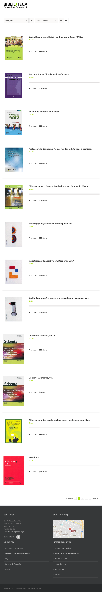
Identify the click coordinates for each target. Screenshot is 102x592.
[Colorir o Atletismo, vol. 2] (13, 349)
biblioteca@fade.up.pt (16, 532)
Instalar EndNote (60, 564)
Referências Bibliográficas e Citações (66, 553)
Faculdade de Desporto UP (14, 548)
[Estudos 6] (13, 471)
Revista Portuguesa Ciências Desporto (17, 553)
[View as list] (66, 20)
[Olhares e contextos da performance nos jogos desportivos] (13, 431)
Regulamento (59, 569)
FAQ (6, 559)
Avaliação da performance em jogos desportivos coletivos (59, 298)
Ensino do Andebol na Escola (44, 111)
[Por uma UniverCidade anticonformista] (13, 85)
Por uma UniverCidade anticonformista (49, 74)
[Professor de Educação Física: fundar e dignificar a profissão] (13, 160)
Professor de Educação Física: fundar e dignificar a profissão (61, 149)
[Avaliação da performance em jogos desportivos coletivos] (13, 309)
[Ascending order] (31, 20)
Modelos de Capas (60, 559)
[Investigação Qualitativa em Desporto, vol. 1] (13, 271)
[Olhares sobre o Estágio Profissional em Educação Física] (13, 197)
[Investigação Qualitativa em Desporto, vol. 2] (13, 234)
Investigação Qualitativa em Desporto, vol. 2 (52, 223)
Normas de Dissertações (62, 548)
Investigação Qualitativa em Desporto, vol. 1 (51, 261)
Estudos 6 (34, 457)
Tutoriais (57, 575)
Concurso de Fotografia (13, 564)
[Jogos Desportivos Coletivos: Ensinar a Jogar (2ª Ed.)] (13, 48)
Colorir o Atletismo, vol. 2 (42, 335)
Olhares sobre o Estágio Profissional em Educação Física (58, 186)
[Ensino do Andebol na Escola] (13, 122)
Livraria (7, 569)
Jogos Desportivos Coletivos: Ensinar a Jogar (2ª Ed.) (56, 37)
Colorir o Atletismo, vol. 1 (41, 378)
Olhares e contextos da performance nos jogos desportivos (59, 420)
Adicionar (34, 51)
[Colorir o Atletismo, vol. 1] (13, 391)
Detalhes (44, 51)
